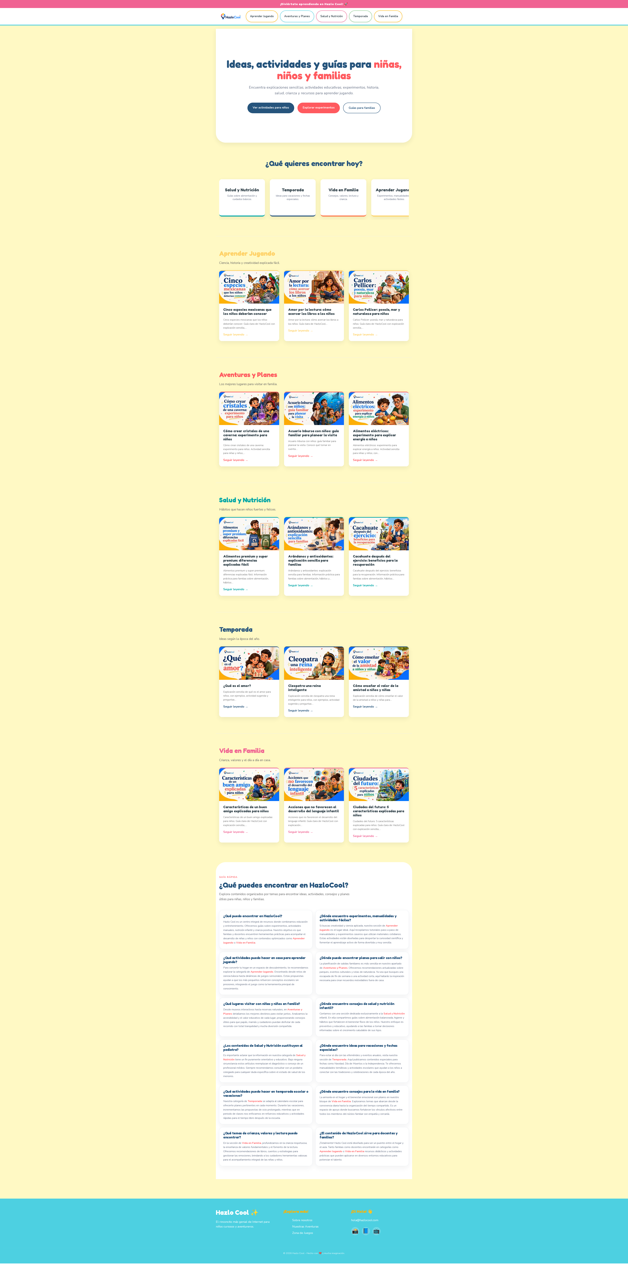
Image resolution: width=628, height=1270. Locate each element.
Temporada (360, 16)
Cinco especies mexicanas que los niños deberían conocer (247, 312)
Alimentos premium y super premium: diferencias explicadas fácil (245, 560)
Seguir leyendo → (235, 334)
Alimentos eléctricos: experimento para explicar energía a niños (374, 435)
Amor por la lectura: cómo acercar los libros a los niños (311, 312)
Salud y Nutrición (331, 16)
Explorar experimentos (319, 107)
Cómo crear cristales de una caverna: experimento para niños (246, 435)
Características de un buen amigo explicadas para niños (246, 809)
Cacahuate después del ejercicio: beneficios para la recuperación (375, 560)
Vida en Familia (388, 16)
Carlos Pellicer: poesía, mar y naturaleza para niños (376, 312)
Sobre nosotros (302, 1220)
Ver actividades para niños (271, 107)
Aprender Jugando (262, 16)
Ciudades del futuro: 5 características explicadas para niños (378, 811)
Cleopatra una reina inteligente (304, 688)
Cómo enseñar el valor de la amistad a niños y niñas (375, 688)
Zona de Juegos (302, 1233)
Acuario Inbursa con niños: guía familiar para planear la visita (313, 433)
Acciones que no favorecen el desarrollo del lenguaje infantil (313, 809)
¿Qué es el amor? (237, 686)
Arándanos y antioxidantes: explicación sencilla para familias (310, 560)
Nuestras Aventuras (305, 1226)
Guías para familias (362, 108)
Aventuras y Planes (297, 16)
